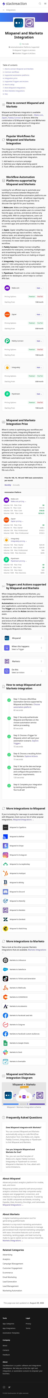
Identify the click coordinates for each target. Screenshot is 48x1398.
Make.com (38, 115)
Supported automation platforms (17, 75)
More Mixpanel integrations (15, 88)
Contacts (6, 1350)
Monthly (8, 485)
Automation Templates (11, 1333)
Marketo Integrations (13, 1240)
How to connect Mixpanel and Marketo (19, 69)
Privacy (28, 1324)
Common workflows (12, 72)
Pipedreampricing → (19, 561)
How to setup (9, 84)
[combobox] (27, 638)
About (5, 1345)
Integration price (11, 78)
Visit (39, 288)
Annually (16, 485)
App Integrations (9, 1328)
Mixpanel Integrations (23, 819)
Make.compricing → (18, 501)
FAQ (6, 94)
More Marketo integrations (15, 91)
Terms (28, 1328)
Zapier (4, 117)
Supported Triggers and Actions (16, 81)
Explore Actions (31, 756)
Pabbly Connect (14, 117)
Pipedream (16, 394)
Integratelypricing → (19, 541)
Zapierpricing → (17, 521)
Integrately (16, 367)
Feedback (6, 1355)
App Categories (8, 1324)
